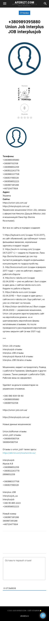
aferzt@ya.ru (24, 616)
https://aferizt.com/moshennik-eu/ (19, 453)
